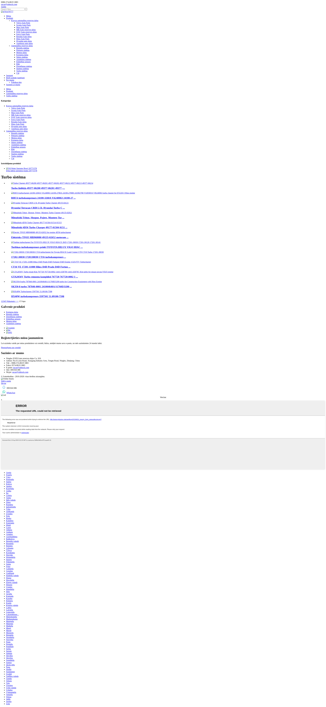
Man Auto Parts (22, 27)
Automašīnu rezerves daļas (22, 46)
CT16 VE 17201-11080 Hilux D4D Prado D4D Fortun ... (40, 267)
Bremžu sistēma (22, 48)
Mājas (8, 16)
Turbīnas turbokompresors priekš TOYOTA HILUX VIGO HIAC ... (47, 247)
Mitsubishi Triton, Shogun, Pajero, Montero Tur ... (37, 217)
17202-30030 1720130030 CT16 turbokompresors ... (38, 257)
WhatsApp (10, 393)
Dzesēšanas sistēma (24, 66)
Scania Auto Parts (23, 25)
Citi (17, 73)
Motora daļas (21, 52)
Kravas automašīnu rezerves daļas (24, 20)
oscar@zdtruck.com (21, 367)
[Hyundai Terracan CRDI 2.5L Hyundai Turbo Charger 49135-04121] (40, 203)
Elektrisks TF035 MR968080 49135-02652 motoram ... (40, 237)
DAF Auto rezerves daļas (26, 32)
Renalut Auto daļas (24, 36)
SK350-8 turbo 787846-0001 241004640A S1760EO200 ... (41, 286)
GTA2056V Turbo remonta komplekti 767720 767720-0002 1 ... (44, 276)
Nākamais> (11, 301)
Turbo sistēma (22, 71)
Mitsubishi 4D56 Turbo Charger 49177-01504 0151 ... (39, 227)
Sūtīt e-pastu (6, 381)
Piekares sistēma (22, 50)
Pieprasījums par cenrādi (11, 348)
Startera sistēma (22, 69)
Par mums (10, 80)
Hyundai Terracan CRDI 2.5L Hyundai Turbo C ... (38, 208)
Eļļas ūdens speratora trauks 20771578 (21, 171)
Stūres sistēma (22, 57)
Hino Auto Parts (22, 39)
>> (17, 301)
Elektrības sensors (23, 62)
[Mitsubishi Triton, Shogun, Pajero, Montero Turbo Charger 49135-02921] (41, 213)
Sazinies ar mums (13, 85)
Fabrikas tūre (16, 82)
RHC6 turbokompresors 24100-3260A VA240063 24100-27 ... (43, 198)
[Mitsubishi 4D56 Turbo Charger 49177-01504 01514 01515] (36, 223)
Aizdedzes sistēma (23, 59)
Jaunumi (9, 75)
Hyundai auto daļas (24, 41)
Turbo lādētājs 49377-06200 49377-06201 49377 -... (38, 188)
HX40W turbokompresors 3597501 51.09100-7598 (37, 296)
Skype (3, 383)
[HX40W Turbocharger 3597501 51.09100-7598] (31, 291)
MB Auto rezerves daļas (26, 30)
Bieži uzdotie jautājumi (15, 78)
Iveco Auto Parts (23, 34)
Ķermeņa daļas (22, 55)
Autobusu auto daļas (24, 43)
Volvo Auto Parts (23, 23)
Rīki (18, 64)
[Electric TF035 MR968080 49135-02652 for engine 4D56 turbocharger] (41, 232)
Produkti (9, 18)
